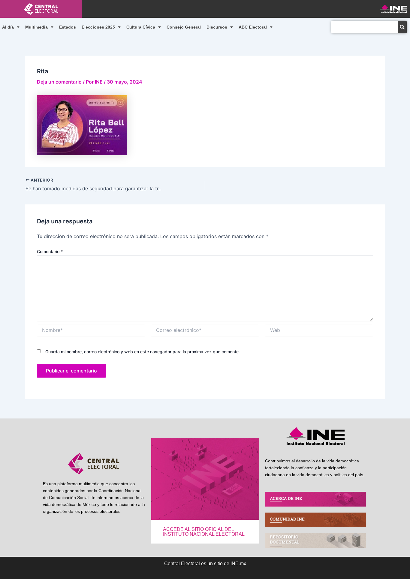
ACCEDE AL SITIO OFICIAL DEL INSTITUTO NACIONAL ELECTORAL (204, 532)
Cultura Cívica (140, 27)
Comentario (50, 251)
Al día (8, 27)
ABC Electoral (253, 27)
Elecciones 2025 (98, 27)
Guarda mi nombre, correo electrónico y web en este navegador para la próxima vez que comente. (142, 351)
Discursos (217, 27)
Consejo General (184, 27)
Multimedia (36, 27)
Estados (67, 27)
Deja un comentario (59, 82)
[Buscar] (402, 27)
